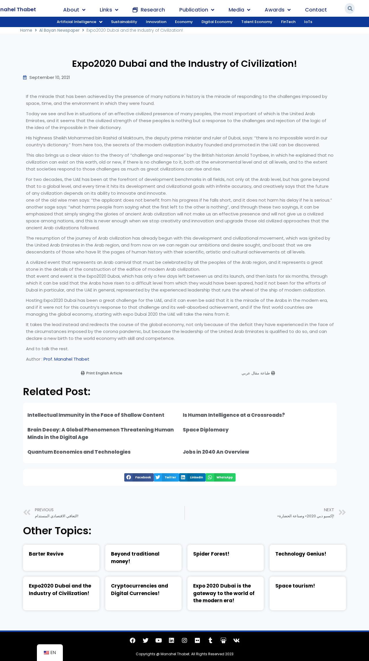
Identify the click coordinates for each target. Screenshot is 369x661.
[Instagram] (184, 640)
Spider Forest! (211, 553)
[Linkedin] (171, 640)
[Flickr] (197, 640)
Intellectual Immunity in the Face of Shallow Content (95, 415)
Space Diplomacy (206, 429)
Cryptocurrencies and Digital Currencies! (139, 589)
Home (26, 30)
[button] (101, 373)
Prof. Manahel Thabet (66, 359)
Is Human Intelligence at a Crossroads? (234, 415)
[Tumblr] (210, 640)
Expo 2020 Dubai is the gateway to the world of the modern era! (224, 593)
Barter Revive (46, 553)
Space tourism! (295, 585)
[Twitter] (145, 640)
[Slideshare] (223, 640)
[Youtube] (158, 640)
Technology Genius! (300, 553)
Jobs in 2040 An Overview (216, 451)
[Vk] (236, 640)
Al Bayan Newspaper (59, 30)
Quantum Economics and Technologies (79, 451)
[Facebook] (132, 640)
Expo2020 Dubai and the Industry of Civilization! (60, 589)
